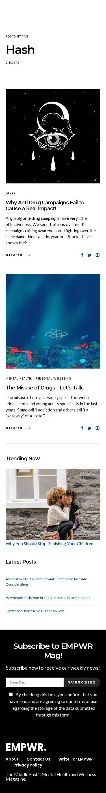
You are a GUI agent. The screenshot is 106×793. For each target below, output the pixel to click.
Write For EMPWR (75, 759)
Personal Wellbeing (53, 378)
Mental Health (18, 378)
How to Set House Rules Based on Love (35, 611)
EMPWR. (26, 747)
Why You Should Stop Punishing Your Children (49, 543)
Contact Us (38, 759)
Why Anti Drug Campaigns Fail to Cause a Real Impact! (45, 205)
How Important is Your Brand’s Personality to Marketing (48, 597)
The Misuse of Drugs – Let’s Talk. (45, 388)
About (12, 759)
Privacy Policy (28, 765)
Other (11, 193)
